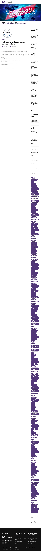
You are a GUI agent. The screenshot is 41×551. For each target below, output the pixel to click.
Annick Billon (34, 332)
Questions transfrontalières (34, 149)
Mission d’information (34, 369)
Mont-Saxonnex (34, 437)
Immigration (34, 460)
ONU (35, 506)
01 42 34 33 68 (18, 543)
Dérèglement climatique (34, 378)
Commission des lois (35, 234)
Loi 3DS (33, 395)
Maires (33, 236)
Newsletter (33, 257)
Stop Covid (33, 240)
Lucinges (33, 402)
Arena (32, 435)
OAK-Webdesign (17, 549)
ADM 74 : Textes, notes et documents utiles (34, 109)
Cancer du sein (34, 385)
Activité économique (34, 306)
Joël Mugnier (34, 288)
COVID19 (16, 22)
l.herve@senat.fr (19, 541)
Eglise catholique (34, 259)
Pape (32, 484)
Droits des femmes (35, 198)
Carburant (33, 418)
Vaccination (33, 354)
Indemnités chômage (33, 480)
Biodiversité (34, 295)
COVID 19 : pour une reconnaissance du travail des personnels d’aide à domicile (35, 102)
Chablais (37, 219)
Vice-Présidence (34, 466)
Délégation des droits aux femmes (34, 140)
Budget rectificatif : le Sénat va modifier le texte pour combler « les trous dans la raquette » (35, 83)
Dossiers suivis (10, 22)
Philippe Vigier (34, 339)
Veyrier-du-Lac (34, 275)
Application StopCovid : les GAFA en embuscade (35, 49)
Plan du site (34, 547)
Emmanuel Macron (34, 411)
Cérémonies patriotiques (34, 268)
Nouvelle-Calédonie (35, 482)
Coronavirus (13, 46)
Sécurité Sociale (34, 191)
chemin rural (34, 416)
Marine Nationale (34, 179)
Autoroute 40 (34, 500)
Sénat (33, 181)
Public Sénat (34, 238)
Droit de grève (34, 473)
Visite (33, 477)
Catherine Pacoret (34, 281)
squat (33, 364)
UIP (32, 502)
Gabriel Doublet (34, 283)
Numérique (33, 221)
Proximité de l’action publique (34, 188)
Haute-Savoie (34, 217)
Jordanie (33, 498)
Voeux (33, 352)
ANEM (32, 506)
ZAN (32, 431)
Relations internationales (34, 215)
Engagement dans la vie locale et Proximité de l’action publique (35, 122)
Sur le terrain (34, 277)
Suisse (33, 219)
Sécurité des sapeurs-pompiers (34, 132)
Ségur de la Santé (34, 393)
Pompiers (33, 177)
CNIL (35, 225)
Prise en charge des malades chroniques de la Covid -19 (34, 37)
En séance (33, 261)
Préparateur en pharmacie (34, 391)
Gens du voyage (35, 160)
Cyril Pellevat (34, 253)
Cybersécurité (34, 496)
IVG (32, 439)
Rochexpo (33, 454)
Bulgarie (33, 343)
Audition (33, 232)
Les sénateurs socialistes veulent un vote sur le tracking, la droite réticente (34, 74)
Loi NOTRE (33, 475)
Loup (35, 484)
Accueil (3, 22)
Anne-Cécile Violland (33, 286)
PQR (32, 225)
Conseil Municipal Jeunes (34, 414)
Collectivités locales (35, 196)
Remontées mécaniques (33, 321)
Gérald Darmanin (34, 330)
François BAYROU (34, 504)
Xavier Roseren (34, 251)
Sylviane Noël (34, 255)
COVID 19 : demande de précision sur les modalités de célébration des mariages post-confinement (34, 93)
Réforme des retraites (34, 451)
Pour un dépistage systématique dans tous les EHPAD (34, 55)
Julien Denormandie (35, 297)
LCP (32, 458)
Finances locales (35, 152)
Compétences (34, 456)
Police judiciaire (34, 420)
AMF (35, 244)
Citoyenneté (34, 433)
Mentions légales (5, 549)
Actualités (33, 205)
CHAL (36, 364)
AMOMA (33, 444)
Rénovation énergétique (34, 494)
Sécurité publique (34, 308)
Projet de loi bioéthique (34, 128)
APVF (32, 244)
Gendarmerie (34, 328)
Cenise (36, 435)
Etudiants (33, 366)
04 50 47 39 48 (31, 543)
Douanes (33, 464)
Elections (33, 341)
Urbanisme (36, 375)
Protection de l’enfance (34, 350)
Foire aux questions (11, 68)
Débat (33, 373)
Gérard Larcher (34, 279)
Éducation (33, 303)
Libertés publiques (34, 371)
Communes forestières (33, 144)
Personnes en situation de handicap (34, 426)
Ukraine (33, 409)
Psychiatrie (33, 462)
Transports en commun (34, 156)
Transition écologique (33, 361)
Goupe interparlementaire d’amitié (35, 346)
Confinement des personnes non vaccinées (35, 43)
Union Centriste (34, 242)
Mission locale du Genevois (34, 442)
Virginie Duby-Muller (35, 301)
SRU (32, 375)
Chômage (33, 486)
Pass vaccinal (34, 397)
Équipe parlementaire (34, 194)
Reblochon (33, 299)
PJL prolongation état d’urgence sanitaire (34, 264)
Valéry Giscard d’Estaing (34, 324)
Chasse (36, 373)
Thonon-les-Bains (34, 223)
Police (33, 326)
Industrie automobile (33, 509)
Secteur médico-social (34, 400)
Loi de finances (34, 203)
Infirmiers (33, 422)
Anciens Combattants (34, 388)
